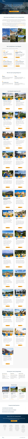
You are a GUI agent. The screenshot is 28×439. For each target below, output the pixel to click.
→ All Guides (17, 430)
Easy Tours (11, 427)
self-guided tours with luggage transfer (20, 25)
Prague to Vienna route (19, 24)
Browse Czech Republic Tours (14, 11)
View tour (8, 108)
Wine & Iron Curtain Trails (7, 158)
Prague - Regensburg (19, 178)
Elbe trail (4, 258)
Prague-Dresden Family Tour (7, 178)
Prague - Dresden (6, 139)
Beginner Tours (10, 428)
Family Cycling (10, 426)
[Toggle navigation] (25, 1)
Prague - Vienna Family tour (20, 258)
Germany (5, 428)
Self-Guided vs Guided (17, 428)
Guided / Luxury (10, 430)
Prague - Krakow (5, 238)
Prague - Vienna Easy (19, 158)
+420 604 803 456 (23, 429)
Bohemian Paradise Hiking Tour (7, 317)
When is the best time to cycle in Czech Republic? (8, 411)
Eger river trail (18, 297)
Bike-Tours (24, 431)
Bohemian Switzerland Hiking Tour (20, 239)
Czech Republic (4, 426)
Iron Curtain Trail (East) (19, 277)
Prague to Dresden (17, 426)
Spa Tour (17, 139)
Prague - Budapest (6, 277)
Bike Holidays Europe (23, 437)
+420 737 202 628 (23, 430)
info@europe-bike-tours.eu (23, 427)
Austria (4, 427)
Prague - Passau (5, 297)
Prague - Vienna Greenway (7, 119)
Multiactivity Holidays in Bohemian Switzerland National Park (7, 199)
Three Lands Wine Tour (6, 218)
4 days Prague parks (19, 119)
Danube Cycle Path (17, 427)
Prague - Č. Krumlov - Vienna (20, 336)
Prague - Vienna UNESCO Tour (19, 218)
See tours (5, 57)
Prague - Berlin (5, 336)
